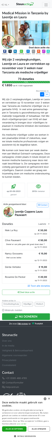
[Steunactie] (25, 4)
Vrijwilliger (27, 304)
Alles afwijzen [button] (39, 429)
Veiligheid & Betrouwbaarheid (17, 350)
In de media (8, 345)
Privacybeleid (9, 360)
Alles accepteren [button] (14, 429)
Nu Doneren (27, 316)
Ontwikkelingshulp (11, 304)
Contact (43, 205)
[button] (4, 52)
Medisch (39, 304)
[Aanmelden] (2, 5)
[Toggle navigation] (46, 5)
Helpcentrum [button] (12, 387)
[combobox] (45, 398)
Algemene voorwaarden (14, 355)
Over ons (7, 340)
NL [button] (6, 5)
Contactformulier (14, 382)
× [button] (49, 399)
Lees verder (21, 424)
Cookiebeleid (9, 365)
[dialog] (26, 418)
